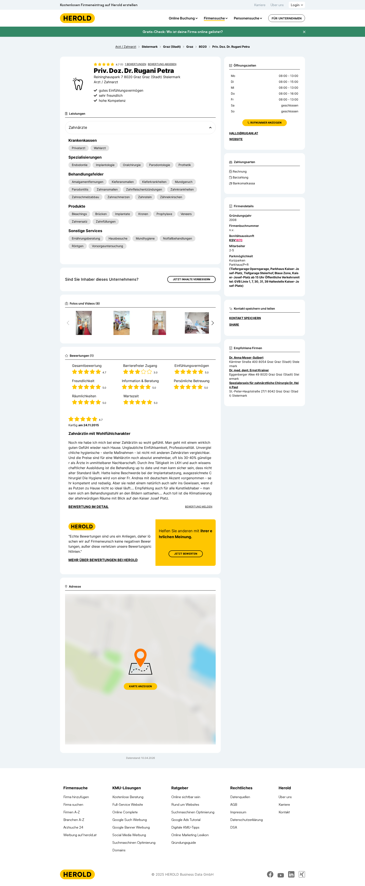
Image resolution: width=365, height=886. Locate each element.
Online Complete (125, 812)
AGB (233, 804)
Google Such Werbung (129, 820)
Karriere (260, 5)
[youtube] (281, 874)
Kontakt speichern (245, 318)
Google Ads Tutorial (185, 820)
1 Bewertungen (135, 64)
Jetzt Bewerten (185, 553)
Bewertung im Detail (88, 507)
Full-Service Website (127, 804)
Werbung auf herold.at (80, 835)
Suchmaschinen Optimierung (133, 842)
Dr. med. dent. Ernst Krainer (249, 370)
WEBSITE (236, 139)
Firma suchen (73, 804)
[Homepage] (77, 18)
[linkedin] (291, 874)
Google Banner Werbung (131, 827)
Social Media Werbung (129, 835)
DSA (233, 827)
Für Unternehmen (287, 18)
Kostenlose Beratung (127, 797)
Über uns (277, 5)
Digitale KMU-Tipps (185, 827)
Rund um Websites (185, 804)
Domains (118, 850)
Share (234, 324)
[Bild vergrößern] (92, 316)
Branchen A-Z (73, 820)
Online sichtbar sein (185, 797)
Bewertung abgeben (162, 64)
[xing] (302, 874)
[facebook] (270, 874)
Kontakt (284, 812)
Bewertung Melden (198, 506)
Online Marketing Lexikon (190, 835)
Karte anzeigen (140, 686)
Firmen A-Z (71, 812)
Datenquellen (240, 797)
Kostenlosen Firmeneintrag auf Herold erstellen (99, 5)
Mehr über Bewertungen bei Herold (103, 560)
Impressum (238, 812)
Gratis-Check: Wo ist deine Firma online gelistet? (183, 32)
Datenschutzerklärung (246, 820)
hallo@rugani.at (243, 133)
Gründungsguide (183, 842)
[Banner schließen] (304, 31)
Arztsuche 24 (73, 827)
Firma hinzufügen (76, 797)
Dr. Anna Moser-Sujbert (246, 357)
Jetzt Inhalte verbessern (191, 279)
